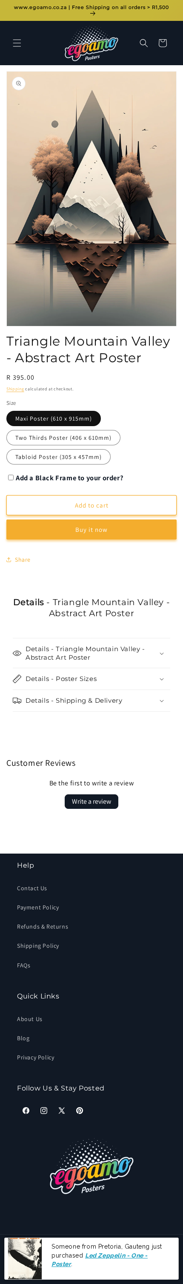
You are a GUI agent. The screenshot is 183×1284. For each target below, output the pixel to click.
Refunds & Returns (42, 926)
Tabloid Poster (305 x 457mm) (58, 457)
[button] (17, 43)
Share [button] (23, 559)
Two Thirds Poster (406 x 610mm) (63, 437)
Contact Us (32, 888)
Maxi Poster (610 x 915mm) (53, 418)
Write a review (91, 801)
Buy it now (91, 529)
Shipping (15, 389)
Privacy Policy (35, 1057)
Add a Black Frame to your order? (69, 477)
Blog (23, 1038)
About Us (30, 1019)
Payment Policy (38, 907)
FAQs (23, 965)
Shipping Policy (38, 945)
